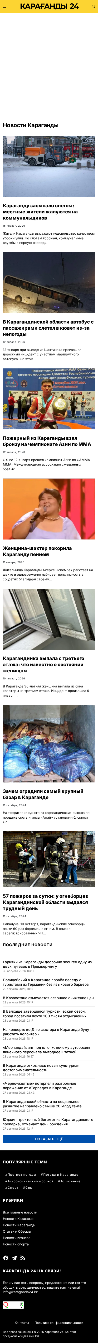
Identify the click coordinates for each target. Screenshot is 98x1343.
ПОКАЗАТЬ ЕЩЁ (49, 1139)
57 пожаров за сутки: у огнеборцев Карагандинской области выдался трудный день (45, 902)
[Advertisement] (49, 63)
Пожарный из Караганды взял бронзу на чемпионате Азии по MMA (47, 441)
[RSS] (23, 1258)
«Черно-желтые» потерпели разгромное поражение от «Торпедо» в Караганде (39, 1085)
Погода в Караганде (60, 1174)
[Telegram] (14, 1258)
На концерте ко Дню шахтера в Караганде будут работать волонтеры (47, 1031)
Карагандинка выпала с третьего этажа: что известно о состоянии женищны (43, 665)
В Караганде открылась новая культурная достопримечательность (41, 1067)
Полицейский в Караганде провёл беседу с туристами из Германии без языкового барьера (46, 982)
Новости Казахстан (18, 1219)
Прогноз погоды (22, 1174)
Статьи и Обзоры (17, 1231)
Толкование (70, 1181)
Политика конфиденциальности (58, 1323)
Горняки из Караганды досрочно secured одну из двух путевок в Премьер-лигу (47, 964)
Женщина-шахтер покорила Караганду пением (37, 551)
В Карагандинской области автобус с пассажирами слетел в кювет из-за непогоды (48, 328)
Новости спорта (16, 1244)
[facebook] (6, 1258)
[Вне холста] (5, 7)
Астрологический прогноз (30, 1181)
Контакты (22, 1323)
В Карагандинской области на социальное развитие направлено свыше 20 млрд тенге (42, 1103)
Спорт (13, 1187)
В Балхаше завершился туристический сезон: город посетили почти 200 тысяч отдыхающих (45, 1013)
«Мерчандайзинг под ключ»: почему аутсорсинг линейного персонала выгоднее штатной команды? (47, 1049)
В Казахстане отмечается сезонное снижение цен (48, 998)
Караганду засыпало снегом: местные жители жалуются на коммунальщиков (40, 212)
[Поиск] (93, 6)
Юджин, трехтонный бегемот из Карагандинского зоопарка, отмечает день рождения (48, 1121)
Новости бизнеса (16, 1238)
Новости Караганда (19, 1225)
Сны (29, 1187)
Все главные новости (20, 1212)
